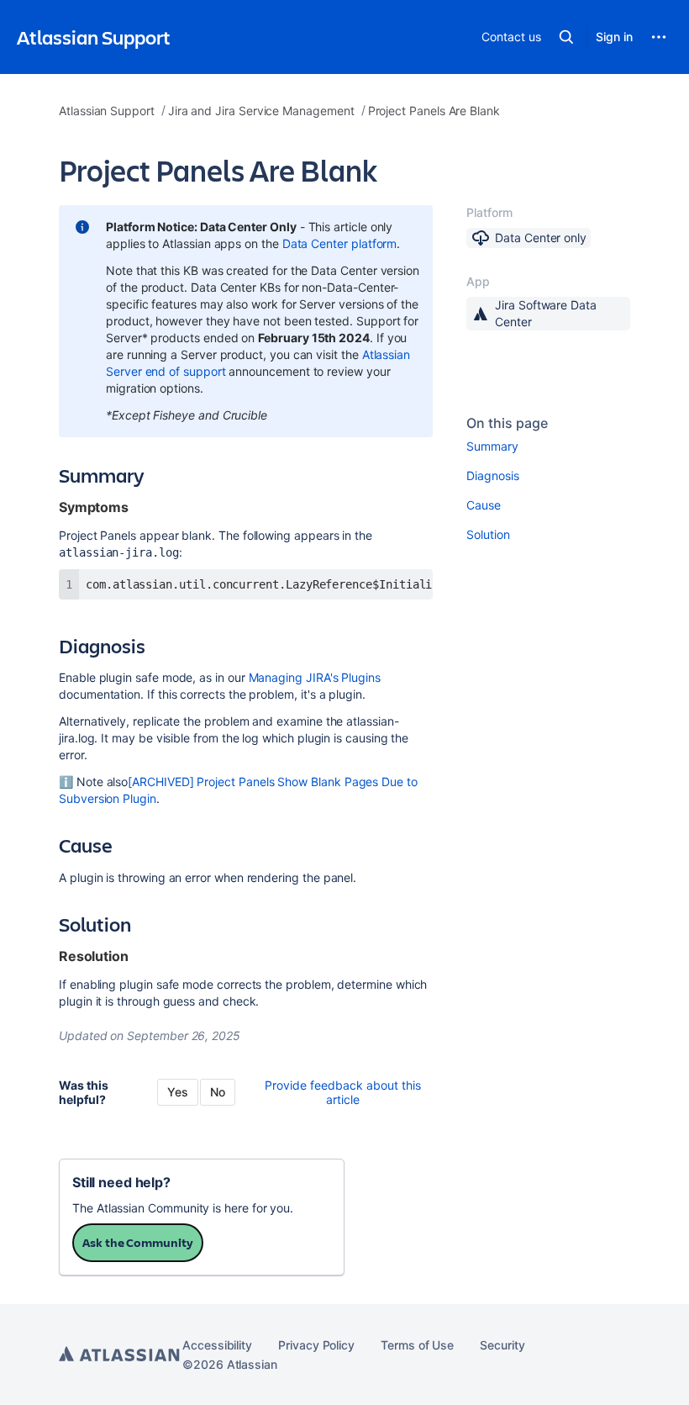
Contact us (510, 36)
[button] (566, 37)
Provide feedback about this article (343, 1092)
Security (502, 1345)
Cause (483, 505)
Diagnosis (492, 475)
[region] (246, 584)
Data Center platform (339, 243)
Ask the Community (137, 1242)
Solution (487, 534)
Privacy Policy (316, 1345)
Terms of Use (417, 1345)
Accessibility (217, 1345)
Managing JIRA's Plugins (315, 677)
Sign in (614, 36)
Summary (492, 446)
